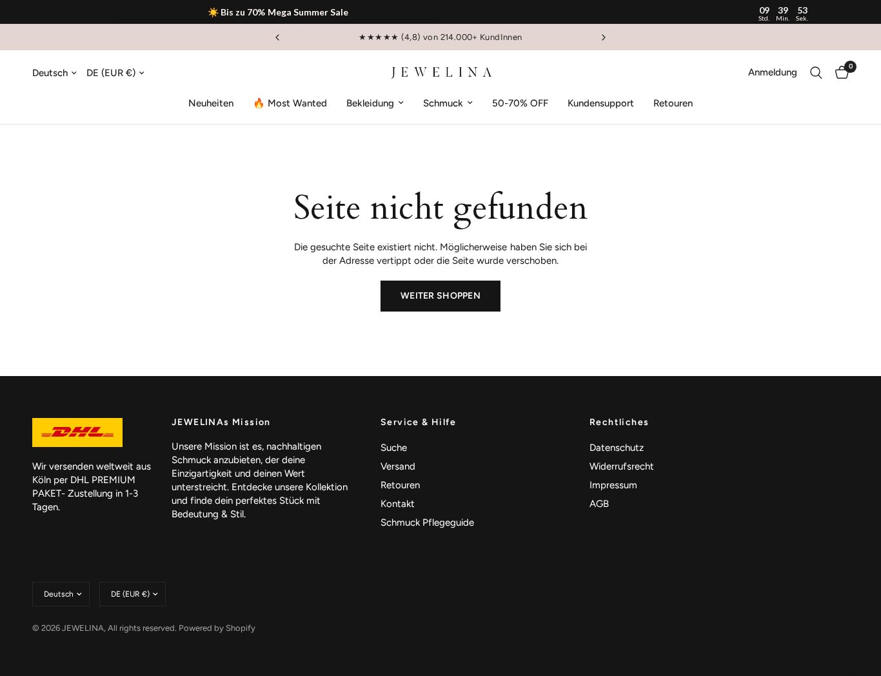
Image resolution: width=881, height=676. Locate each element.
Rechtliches (619, 422)
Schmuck (443, 103)
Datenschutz (616, 447)
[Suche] (816, 73)
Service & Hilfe (418, 422)
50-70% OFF (520, 103)
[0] (839, 73)
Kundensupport (601, 103)
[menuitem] (211, 103)
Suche (394, 447)
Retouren (673, 103)
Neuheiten (210, 103)
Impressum (613, 485)
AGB (599, 504)
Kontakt (398, 504)
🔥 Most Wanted (290, 103)
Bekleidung (370, 103)
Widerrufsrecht (621, 466)
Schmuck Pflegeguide (427, 522)
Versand (398, 466)
